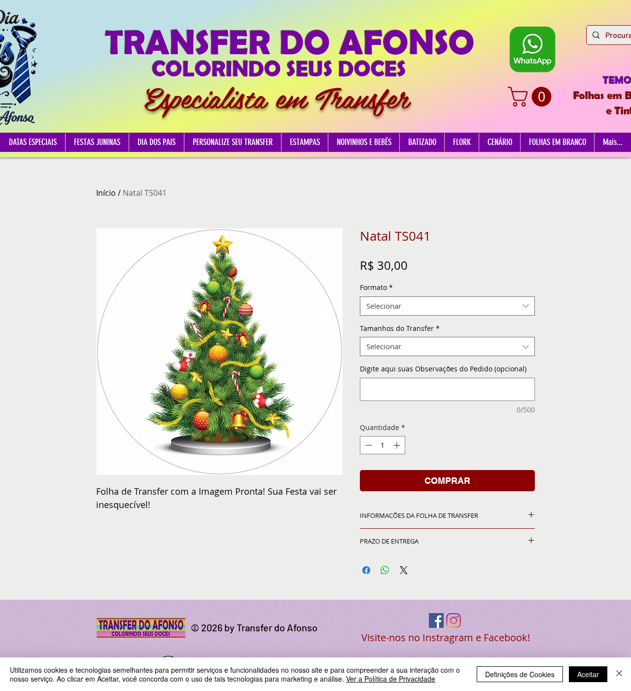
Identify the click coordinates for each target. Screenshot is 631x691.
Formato (376, 287)
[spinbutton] (382, 445)
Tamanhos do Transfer (400, 328)
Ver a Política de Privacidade (390, 679)
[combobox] (447, 306)
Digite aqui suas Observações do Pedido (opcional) (443, 368)
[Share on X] (404, 570)
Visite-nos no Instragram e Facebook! (445, 637)
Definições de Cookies (520, 674)
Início (106, 192)
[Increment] (397, 445)
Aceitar (588, 674)
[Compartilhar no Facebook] (366, 570)
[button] (532, 97)
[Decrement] (367, 445)
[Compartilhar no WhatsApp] (385, 570)
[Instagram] (453, 620)
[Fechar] (619, 674)
